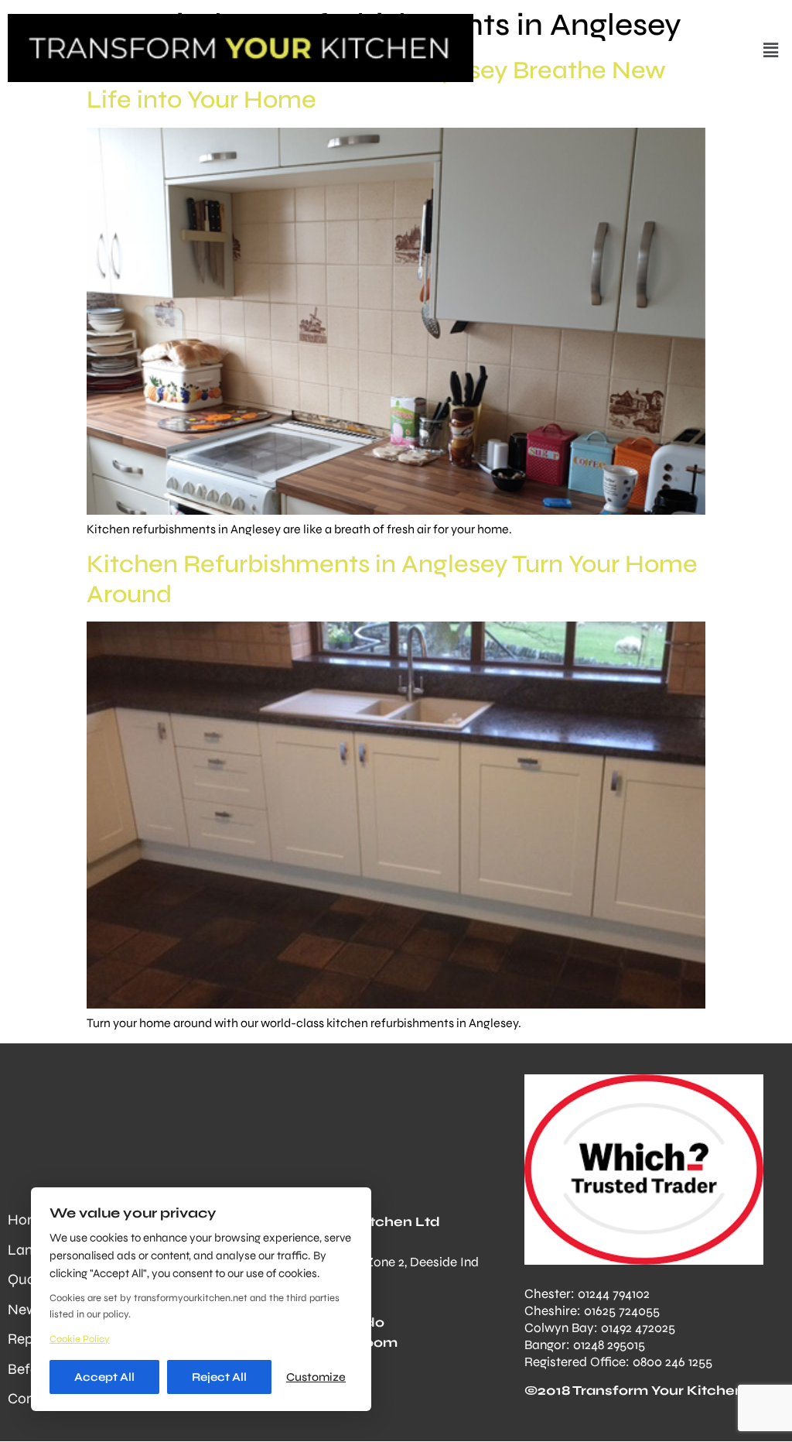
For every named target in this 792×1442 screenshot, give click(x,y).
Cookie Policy (80, 1339)
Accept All (104, 1377)
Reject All (219, 1377)
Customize (316, 1377)
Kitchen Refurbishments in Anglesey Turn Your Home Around (392, 578)
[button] (771, 50)
